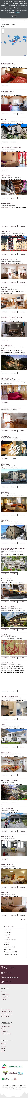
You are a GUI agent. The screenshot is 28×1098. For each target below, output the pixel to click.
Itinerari (3, 999)
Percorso (3, 992)
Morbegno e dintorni (9, 951)
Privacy (20, 1089)
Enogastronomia (6, 1034)
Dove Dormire (5, 994)
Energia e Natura (6, 1026)
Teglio (5, 944)
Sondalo (6, 935)
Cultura (3, 1029)
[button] (14, 41)
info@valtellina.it (12, 1089)
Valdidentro (7, 932)
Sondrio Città (7, 949)
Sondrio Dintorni (8, 947)
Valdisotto (6, 930)
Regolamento (5, 1016)
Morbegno (4, 1043)
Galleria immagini (6, 1014)
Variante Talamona (7, 1011)
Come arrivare (5, 1009)
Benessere (4, 1031)
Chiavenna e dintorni (9, 954)
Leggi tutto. (18, 12)
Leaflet (25, 55)
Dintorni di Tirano (8, 939)
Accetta (14, 16)
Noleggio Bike (5, 997)
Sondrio (3, 1046)
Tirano (5, 942)
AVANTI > (23, 919)
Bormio (6, 937)
